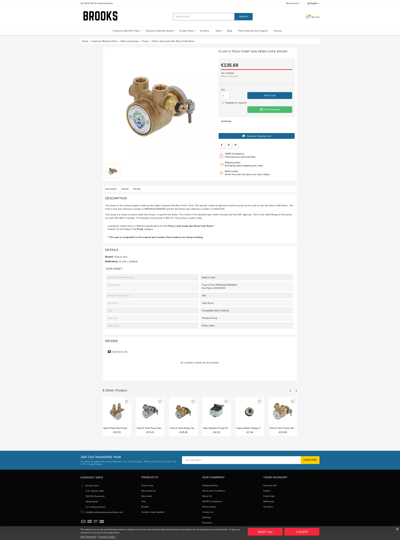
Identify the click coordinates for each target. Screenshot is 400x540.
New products (148, 491)
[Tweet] (228, 145)
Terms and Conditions (213, 491)
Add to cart (270, 95)
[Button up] (230, 94)
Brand (109, 256)
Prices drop (147, 485)
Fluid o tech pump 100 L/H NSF (286, 428)
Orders (266, 491)
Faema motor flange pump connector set (258, 428)
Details (125, 189)
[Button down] (230, 97)
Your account (275, 477)
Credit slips (269, 496)
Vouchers (268, 506)
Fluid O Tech (121, 257)
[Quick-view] (120, 412)
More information (88, 536)
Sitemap (206, 517)
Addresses (268, 501)
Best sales (146, 496)
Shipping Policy (210, 485)
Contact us (207, 512)
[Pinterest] (235, 145)
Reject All (265, 532)
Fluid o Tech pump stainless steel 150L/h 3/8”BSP (163, 428)
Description (111, 189)
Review (137, 189)
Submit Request (270, 109)
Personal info (270, 485)
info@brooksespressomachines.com (104, 512)
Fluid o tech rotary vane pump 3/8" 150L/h (193, 428)
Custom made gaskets (153, 512)
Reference (111, 261)
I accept (302, 532)
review (227, 121)
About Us (207, 496)
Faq (143, 501)
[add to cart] (114, 412)
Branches (207, 522)
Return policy (209, 506)
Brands (145, 506)
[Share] (221, 145)
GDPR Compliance (212, 501)
